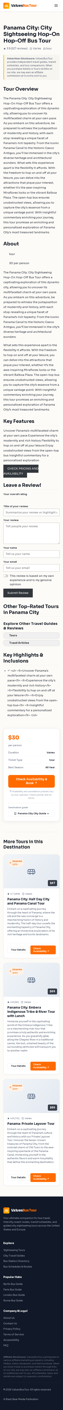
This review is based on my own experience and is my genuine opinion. (32, 580)
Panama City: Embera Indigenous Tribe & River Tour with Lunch (31, 1012)
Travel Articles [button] (19, 642)
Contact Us (10, 1323)
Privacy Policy (11, 1328)
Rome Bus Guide (13, 1300)
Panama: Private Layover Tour (31, 1124)
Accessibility (11, 1340)
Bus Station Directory (16, 1261)
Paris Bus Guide (12, 1289)
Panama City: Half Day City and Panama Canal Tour (28, 901)
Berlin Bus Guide (13, 1284)
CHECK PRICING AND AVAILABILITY (20, 471)
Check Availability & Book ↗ (31, 781)
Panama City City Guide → (33, 813)
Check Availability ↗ (41, 950)
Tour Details (18, 949)
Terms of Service (13, 1334)
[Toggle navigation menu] (56, 6)
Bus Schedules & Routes (17, 1266)
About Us (9, 1317)
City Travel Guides (14, 1255)
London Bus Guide (14, 1294)
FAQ (5, 1345)
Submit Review (18, 593)
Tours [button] (13, 635)
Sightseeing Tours (14, 1250)
